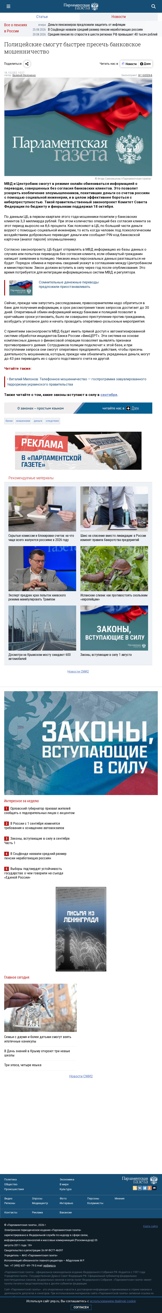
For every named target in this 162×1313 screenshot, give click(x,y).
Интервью (66, 1203)
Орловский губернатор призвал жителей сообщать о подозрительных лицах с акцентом (39, 810)
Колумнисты (95, 1203)
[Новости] (129, 63)
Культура (66, 1189)
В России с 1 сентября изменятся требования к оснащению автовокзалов (34, 825)
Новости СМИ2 (78, 671)
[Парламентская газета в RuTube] (154, 1188)
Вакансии (66, 1212)
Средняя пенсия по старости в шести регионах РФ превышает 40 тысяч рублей (95, 34)
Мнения (119, 1198)
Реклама (37, 1212)
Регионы (9, 1203)
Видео (8, 1198)
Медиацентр (40, 1203)
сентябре (108, 395)
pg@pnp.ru (49, 1265)
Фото (63, 1198)
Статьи (42, 16)
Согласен (81, 1307)
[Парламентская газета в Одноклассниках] (149, 1188)
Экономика (67, 1179)
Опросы (37, 1198)
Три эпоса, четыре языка (22, 1065)
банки (9, 420)
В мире (64, 1184)
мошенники (23, 420)
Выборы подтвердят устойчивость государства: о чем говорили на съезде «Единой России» (33, 873)
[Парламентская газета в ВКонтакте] (140, 1188)
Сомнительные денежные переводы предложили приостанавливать (69, 284)
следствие (52, 420)
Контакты (10, 1212)
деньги (38, 420)
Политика (10, 1179)
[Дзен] (145, 63)
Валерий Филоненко (24, 75)
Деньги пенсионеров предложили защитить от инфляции (81, 25)
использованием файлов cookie (113, 1301)
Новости (119, 16)
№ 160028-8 (145, 75)
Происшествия (14, 1189)
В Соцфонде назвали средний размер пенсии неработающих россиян (88, 29)
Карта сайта (150, 1226)
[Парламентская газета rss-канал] (135, 1188)
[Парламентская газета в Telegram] (145, 1188)
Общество (11, 1184)
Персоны (93, 1198)
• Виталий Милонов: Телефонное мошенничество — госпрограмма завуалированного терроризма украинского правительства (76, 382)
